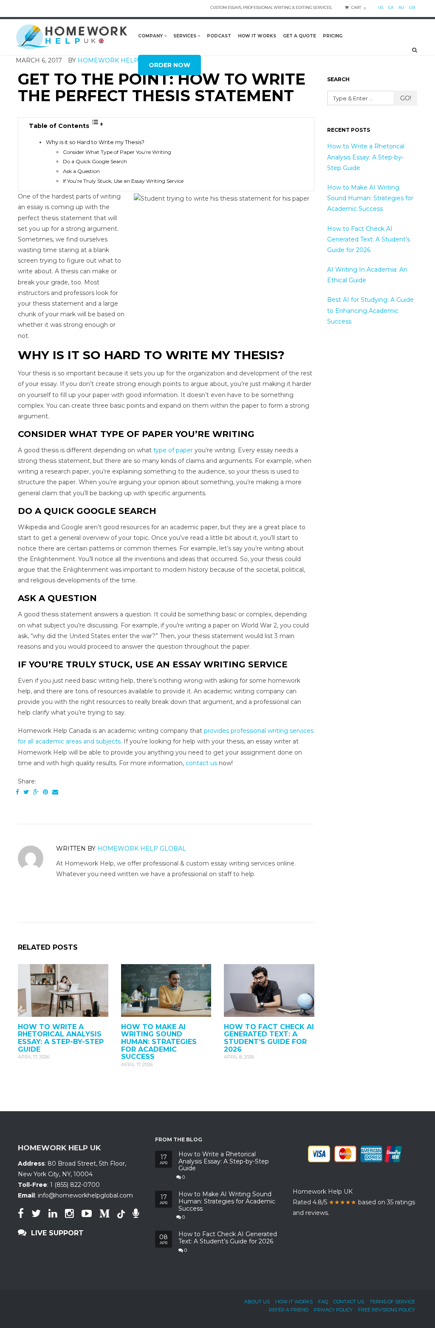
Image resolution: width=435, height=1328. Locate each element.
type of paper (173, 450)
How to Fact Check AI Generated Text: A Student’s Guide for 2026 (269, 1038)
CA (390, 7)
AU (401, 7)
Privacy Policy (333, 1310)
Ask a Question (81, 171)
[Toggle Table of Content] (97, 124)
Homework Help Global (141, 848)
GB (412, 7)
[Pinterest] (45, 792)
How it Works (294, 1302)
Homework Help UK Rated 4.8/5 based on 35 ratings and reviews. (354, 1202)
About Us (257, 1302)
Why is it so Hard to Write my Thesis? (95, 142)
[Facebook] (17, 792)
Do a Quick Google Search (95, 161)
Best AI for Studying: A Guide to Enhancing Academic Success (370, 310)
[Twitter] (26, 792)
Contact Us (348, 1302)
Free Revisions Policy (386, 1310)
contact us (201, 763)
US (380, 7)
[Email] (55, 792)
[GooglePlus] (36, 792)
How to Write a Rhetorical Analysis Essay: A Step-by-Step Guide (61, 1038)
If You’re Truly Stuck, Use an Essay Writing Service (123, 181)
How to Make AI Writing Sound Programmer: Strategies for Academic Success (159, 1042)
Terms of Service (392, 1302)
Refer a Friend (288, 1310)
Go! (405, 98)
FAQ (323, 1302)
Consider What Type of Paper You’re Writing (117, 152)
